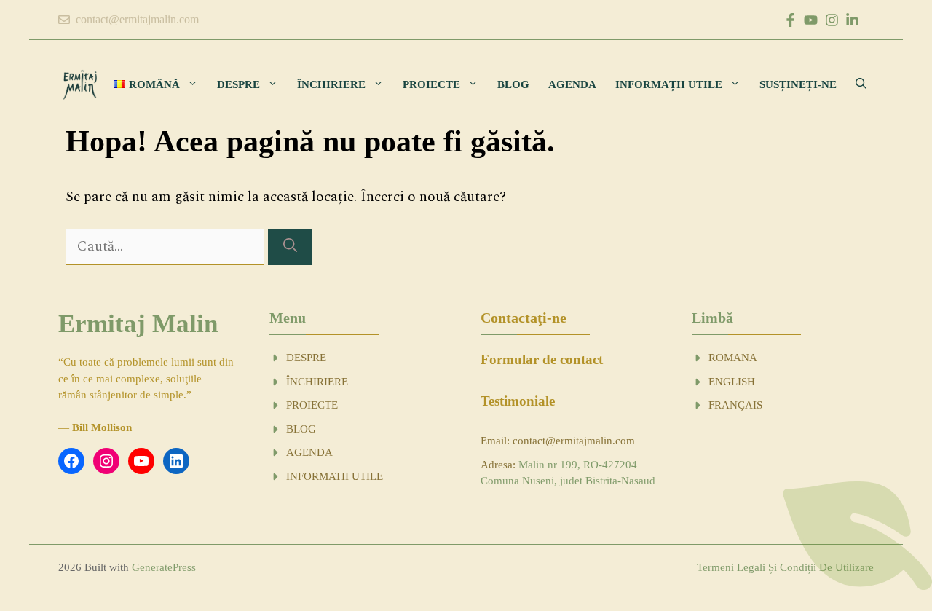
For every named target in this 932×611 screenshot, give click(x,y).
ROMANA (732, 357)
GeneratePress (164, 567)
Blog (513, 84)
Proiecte (431, 84)
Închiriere (331, 84)
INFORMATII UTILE (334, 476)
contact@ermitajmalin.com (137, 19)
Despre (238, 84)
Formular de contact (542, 359)
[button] (861, 85)
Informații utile (668, 84)
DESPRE (306, 357)
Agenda (572, 84)
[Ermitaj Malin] (80, 85)
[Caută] (290, 247)
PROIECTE (312, 405)
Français (735, 405)
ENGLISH (731, 381)
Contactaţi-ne (523, 318)
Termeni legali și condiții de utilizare (785, 567)
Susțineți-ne (798, 84)
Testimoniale (518, 401)
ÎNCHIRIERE (317, 381)
